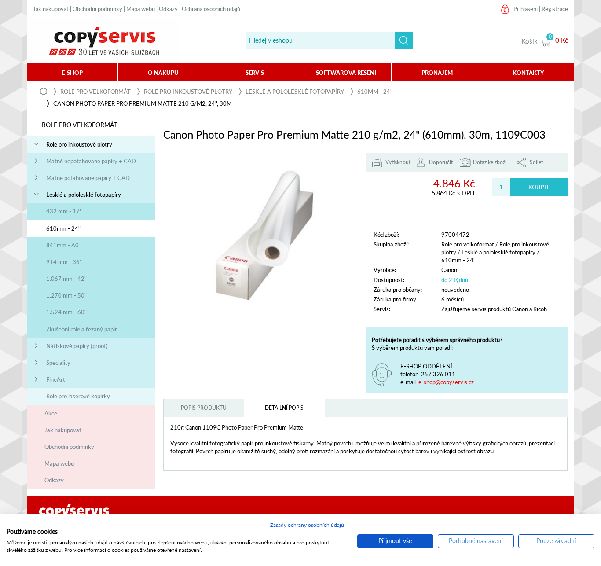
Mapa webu (140, 8)
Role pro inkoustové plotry (188, 91)
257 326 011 (438, 374)
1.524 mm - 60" (66, 312)
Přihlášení (525, 8)
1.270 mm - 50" (66, 295)
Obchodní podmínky (97, 8)
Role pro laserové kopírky (78, 396)
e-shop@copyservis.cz (446, 382)
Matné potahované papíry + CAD (88, 177)
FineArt (55, 379)
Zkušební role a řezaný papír (81, 329)
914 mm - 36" (64, 261)
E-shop (72, 72)
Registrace (555, 8)
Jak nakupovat (51, 8)
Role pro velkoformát (95, 91)
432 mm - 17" (64, 211)
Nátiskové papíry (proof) (77, 345)
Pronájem (437, 72)
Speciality (58, 362)
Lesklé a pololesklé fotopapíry (295, 91)
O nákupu (163, 72)
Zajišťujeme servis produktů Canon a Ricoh (494, 308)
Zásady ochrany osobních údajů (307, 525)
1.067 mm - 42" (66, 278)
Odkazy (168, 8)
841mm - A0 (62, 245)
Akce (50, 413)
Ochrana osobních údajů (211, 8)
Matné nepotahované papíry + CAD (91, 161)
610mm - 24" (374, 91)
